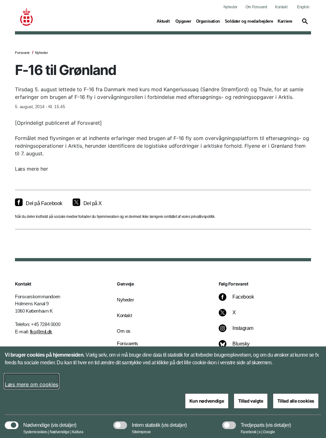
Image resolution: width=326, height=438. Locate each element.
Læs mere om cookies (31, 384)
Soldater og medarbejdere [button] (249, 21)
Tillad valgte (250, 401)
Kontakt (281, 7)
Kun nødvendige (206, 401)
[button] (304, 24)
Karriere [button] (285, 21)
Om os (124, 331)
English (303, 7)
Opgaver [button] (183, 21)
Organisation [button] (208, 21)
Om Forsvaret (256, 7)
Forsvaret (22, 53)
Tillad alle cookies (295, 401)
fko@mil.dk (41, 331)
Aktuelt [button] (164, 21)
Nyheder (230, 7)
